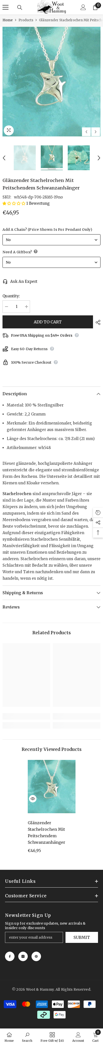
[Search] (20, 8)
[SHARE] (96, 322)
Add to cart (48, 321)
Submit (82, 937)
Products (25, 20)
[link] (26, 716)
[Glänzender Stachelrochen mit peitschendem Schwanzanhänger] (52, 786)
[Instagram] (23, 956)
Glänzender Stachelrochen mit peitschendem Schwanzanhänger (46, 832)
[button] (86, 131)
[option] (51, 82)
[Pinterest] (36, 956)
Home (7, 20)
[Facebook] (9, 956)
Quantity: (11, 296)
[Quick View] (32, 798)
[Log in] (83, 7)
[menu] (5, 7)
